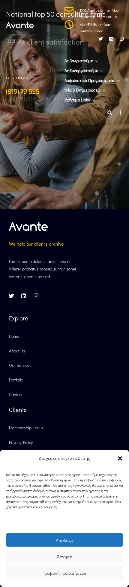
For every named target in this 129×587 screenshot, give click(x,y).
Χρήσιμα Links (77, 100)
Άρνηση (64, 556)
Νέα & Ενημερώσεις (82, 90)
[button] (120, 458)
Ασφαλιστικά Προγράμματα (89, 80)
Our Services (20, 365)
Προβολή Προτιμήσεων (65, 573)
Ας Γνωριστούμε (78, 60)
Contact (16, 394)
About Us (17, 351)
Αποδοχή (64, 540)
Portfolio (16, 380)
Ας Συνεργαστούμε (81, 70)
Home (14, 336)
